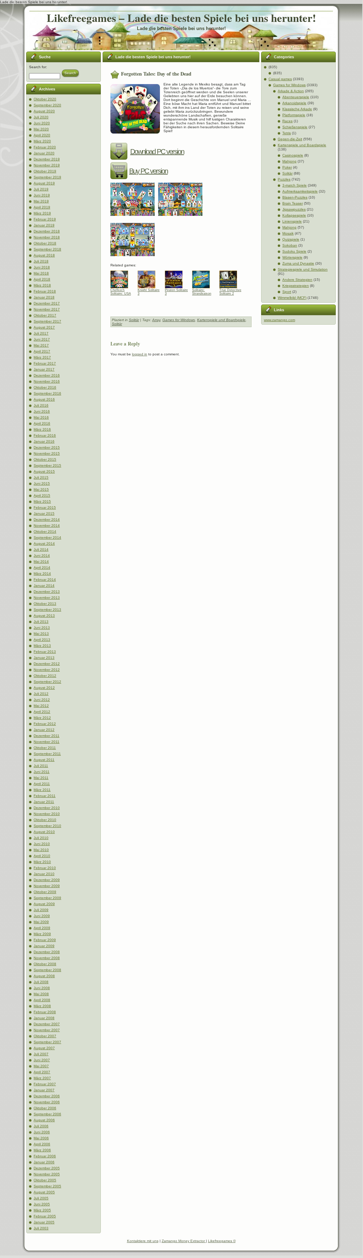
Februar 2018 (45, 291)
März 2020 (42, 141)
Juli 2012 (41, 694)
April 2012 (42, 712)
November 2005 (47, 1174)
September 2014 (47, 537)
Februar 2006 (45, 1156)
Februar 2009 (45, 940)
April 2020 (42, 135)
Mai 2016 (41, 417)
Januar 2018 (44, 297)
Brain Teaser (292, 203)
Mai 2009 (41, 922)
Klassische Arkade (297, 109)
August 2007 (44, 1048)
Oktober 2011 (45, 748)
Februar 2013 (45, 652)
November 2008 (47, 958)
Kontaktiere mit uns (143, 1241)
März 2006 (42, 1150)
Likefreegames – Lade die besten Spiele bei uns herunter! (181, 18)
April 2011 (42, 784)
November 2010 (47, 814)
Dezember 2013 (47, 591)
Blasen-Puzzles (294, 197)
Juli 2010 (41, 838)
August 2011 (44, 760)
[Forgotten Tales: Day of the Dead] (134, 218)
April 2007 (42, 1072)
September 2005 (47, 1186)
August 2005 (44, 1192)
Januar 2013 (44, 658)
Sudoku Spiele (294, 251)
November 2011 (46, 742)
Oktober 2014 (45, 531)
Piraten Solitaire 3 (176, 291)
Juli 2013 (41, 622)
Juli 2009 (41, 910)
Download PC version (157, 151)
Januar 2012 (44, 730)
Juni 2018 (42, 267)
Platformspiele (293, 115)
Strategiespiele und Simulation (303, 269)
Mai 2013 (41, 634)
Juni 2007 (42, 1060)
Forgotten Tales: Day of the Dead (156, 73)
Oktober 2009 (45, 892)
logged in (139, 354)
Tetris (286, 133)
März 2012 (42, 718)
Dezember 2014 (47, 519)
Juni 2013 (42, 628)
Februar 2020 (45, 147)
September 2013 (47, 610)
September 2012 (47, 682)
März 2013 (42, 646)
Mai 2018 (41, 273)
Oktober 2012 (45, 676)
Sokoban (289, 245)
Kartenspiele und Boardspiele (221, 320)
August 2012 (44, 688)
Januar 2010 (44, 874)
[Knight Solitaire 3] (149, 278)
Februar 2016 (45, 435)
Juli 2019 (41, 189)
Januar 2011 (44, 802)
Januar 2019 (44, 225)
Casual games (280, 79)
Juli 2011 (41, 766)
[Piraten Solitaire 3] (176, 278)
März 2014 (42, 573)
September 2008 (47, 970)
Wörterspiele (292, 257)
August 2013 (44, 616)
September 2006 (47, 1114)
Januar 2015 (44, 513)
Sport (286, 292)
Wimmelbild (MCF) (292, 298)
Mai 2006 (41, 1138)
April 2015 (42, 495)
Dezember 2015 (47, 447)
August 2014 (44, 543)
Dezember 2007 (47, 1024)
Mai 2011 (41, 778)
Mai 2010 (41, 850)
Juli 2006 (41, 1126)
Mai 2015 (41, 489)
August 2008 (44, 976)
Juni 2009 (42, 916)
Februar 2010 (45, 868)
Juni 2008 (42, 988)
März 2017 (42, 357)
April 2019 (42, 207)
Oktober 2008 (45, 964)
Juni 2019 (42, 195)
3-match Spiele (294, 185)
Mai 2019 (41, 201)
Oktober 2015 (45, 459)
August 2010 (44, 832)
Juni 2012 (42, 700)
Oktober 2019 (45, 171)
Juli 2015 (41, 477)
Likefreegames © (222, 1241)
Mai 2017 (41, 345)
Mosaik (288, 233)
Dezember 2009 (47, 880)
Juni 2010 (42, 844)
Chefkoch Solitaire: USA (120, 291)
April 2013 (42, 640)
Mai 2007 (41, 1066)
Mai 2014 (41, 561)
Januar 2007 (44, 1090)
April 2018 (42, 279)
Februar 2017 (45, 363)
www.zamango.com (279, 320)
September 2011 (47, 754)
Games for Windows (178, 320)
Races (287, 121)
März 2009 (42, 934)
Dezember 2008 (47, 952)
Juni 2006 (42, 1132)
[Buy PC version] (119, 171)
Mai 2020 (41, 129)
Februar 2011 (45, 796)
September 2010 (47, 826)
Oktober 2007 (45, 1036)
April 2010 (42, 856)
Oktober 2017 (45, 315)
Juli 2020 (41, 117)
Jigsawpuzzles (294, 209)
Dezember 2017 (47, 303)
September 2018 (47, 249)
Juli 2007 (41, 1054)
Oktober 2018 (45, 243)
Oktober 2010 (45, 820)
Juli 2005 (41, 1198)
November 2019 (47, 165)
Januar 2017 (44, 369)
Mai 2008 (41, 994)
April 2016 (42, 423)
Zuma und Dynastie (298, 263)
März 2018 (42, 285)
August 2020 (44, 111)
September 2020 (47, 105)
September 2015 (47, 465)
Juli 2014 (41, 549)
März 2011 (42, 790)
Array (156, 320)
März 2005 (42, 1210)
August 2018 (44, 255)
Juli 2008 (41, 982)
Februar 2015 (45, 507)
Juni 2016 (42, 411)
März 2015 (42, 501)
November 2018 (47, 237)
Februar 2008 (45, 1012)
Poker (287, 167)
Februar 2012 (45, 724)
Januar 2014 (44, 585)
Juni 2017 (42, 339)
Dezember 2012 (47, 664)
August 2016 (44, 399)
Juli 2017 (41, 333)
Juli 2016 (41, 405)
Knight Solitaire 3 (149, 291)
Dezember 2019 (47, 159)
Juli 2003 (41, 1228)
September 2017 (47, 321)
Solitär (134, 320)
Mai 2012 (41, 706)
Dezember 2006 (47, 1096)
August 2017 (44, 327)
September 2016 (47, 393)
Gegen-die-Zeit (290, 139)
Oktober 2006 (45, 1108)
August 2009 (44, 904)
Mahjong (289, 161)
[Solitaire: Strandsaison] (203, 278)
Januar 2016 (44, 441)
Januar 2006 (44, 1162)
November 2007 (47, 1030)
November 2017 (47, 309)
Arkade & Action (291, 91)
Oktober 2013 (45, 604)
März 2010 (42, 862)
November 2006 (47, 1102)
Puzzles (284, 179)
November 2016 (47, 381)
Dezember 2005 (47, 1168)
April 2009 (42, 928)
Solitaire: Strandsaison (201, 291)
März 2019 (42, 213)
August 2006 (44, 1120)
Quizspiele (290, 239)
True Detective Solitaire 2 (230, 291)
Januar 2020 (44, 153)
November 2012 (47, 670)
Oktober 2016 (45, 387)
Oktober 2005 (45, 1180)
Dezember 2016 (47, 375)
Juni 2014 (42, 555)
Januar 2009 (44, 946)
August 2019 (44, 183)
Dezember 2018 (47, 231)
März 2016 (42, 429)
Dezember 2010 (47, 808)
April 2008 (42, 1000)
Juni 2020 (42, 123)
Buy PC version (148, 171)
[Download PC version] (119, 151)
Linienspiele (292, 221)
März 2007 (42, 1078)
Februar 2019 (45, 219)
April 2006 (42, 1144)
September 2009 (47, 898)
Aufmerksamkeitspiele (300, 191)
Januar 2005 (44, 1222)
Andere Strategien (297, 280)
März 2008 (42, 1006)
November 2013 (47, 598)
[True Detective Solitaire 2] (230, 278)
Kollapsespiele (294, 215)
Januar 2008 (44, 1018)
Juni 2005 (42, 1204)
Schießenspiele (294, 127)
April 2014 (42, 567)
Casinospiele (292, 155)
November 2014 (47, 525)
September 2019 (47, 177)
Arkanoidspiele (294, 103)
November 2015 (47, 453)
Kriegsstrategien (295, 286)
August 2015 (44, 471)
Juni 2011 (42, 772)
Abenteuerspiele (295, 97)
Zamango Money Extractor (184, 1241)
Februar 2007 (45, 1084)
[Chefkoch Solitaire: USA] (121, 278)
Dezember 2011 (46, 736)
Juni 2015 (42, 483)
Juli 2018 (41, 261)
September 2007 (47, 1042)
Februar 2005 (45, 1216)
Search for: (38, 67)
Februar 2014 (45, 579)
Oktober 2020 (45, 99)
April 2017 (42, 351)
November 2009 (47, 886)
